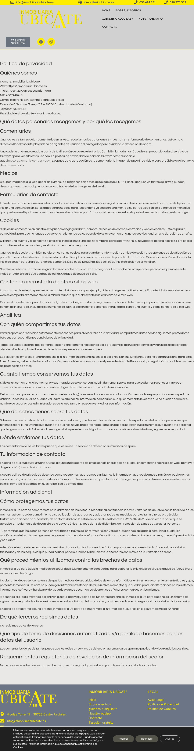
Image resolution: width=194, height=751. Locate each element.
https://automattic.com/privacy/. (29, 160)
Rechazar (147, 739)
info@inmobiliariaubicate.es (32, 467)
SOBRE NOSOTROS (128, 10)
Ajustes (169, 739)
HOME (106, 10)
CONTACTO (109, 26)
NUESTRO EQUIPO (150, 18)
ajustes (22, 744)
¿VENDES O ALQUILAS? (117, 18)
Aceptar (123, 739)
